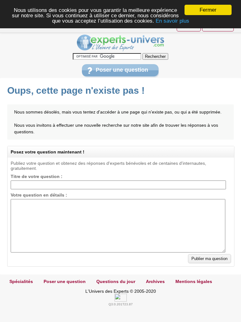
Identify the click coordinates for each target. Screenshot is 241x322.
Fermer (208, 10)
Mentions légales (193, 281)
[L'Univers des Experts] (120, 43)
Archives (155, 281)
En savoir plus (172, 21)
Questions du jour (115, 281)
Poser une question (122, 70)
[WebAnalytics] (121, 300)
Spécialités (21, 281)
